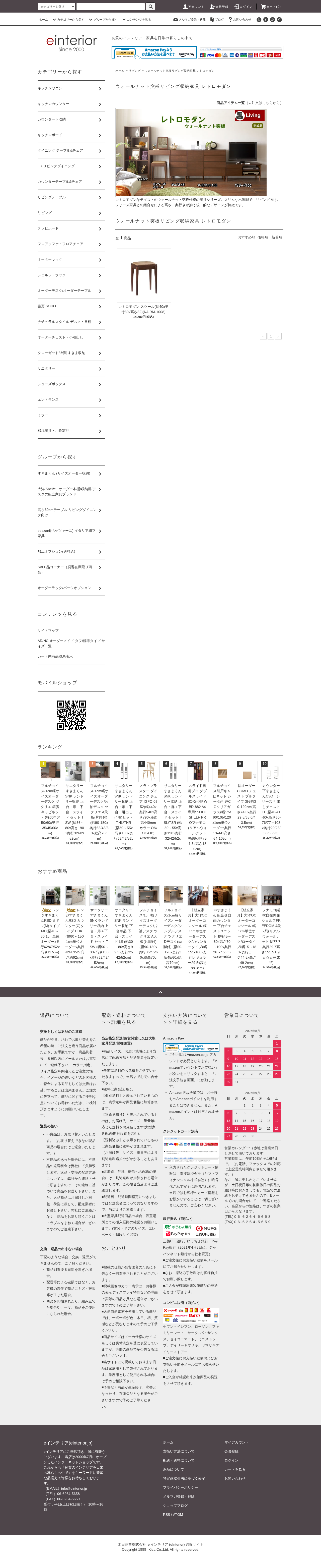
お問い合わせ (242, 19)
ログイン (246, 7)
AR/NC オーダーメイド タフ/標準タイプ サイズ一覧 (71, 643)
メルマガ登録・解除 (192, 19)
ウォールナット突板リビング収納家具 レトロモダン (179, 71)
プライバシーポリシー (180, 1487)
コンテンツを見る (139, 19)
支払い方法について (179, 1451)
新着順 (277, 237)
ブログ (219, 19)
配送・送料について (179, 1460)
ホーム (43, 19)
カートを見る (235, 1469)
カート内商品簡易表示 (55, 656)
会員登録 (222, 7)
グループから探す (106, 19)
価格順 (263, 237)
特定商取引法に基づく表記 (184, 1478)
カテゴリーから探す (70, 19)
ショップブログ (175, 1506)
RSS (166, 1515)
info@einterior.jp (74, 1488)
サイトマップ (48, 630)
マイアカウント (236, 1442)
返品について (173, 1469)
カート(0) (273, 7)
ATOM (178, 1515)
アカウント (196, 7)
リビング (134, 71)
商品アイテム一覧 (231, 103)
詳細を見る (123, 1022)
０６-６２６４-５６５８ (252, 1217)
